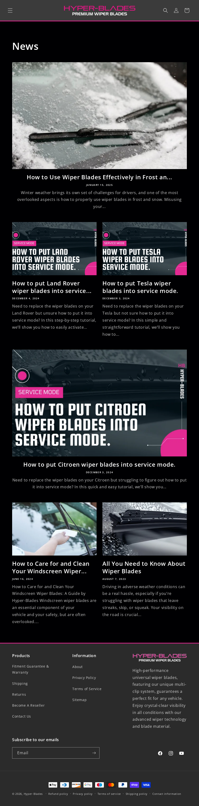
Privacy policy (83, 794)
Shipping (20, 683)
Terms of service (109, 794)
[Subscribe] (94, 753)
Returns (19, 694)
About (77, 666)
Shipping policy (137, 794)
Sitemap (79, 699)
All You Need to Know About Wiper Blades (144, 567)
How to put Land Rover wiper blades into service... (52, 286)
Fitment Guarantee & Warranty (30, 669)
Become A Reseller (28, 705)
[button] (10, 10)
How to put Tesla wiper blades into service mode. (140, 286)
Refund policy (58, 794)
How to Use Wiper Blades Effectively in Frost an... (99, 177)
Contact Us (21, 716)
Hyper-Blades (33, 794)
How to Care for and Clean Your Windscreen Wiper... (51, 567)
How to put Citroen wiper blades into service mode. (99, 464)
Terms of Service (87, 688)
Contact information (166, 794)
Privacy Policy (84, 677)
